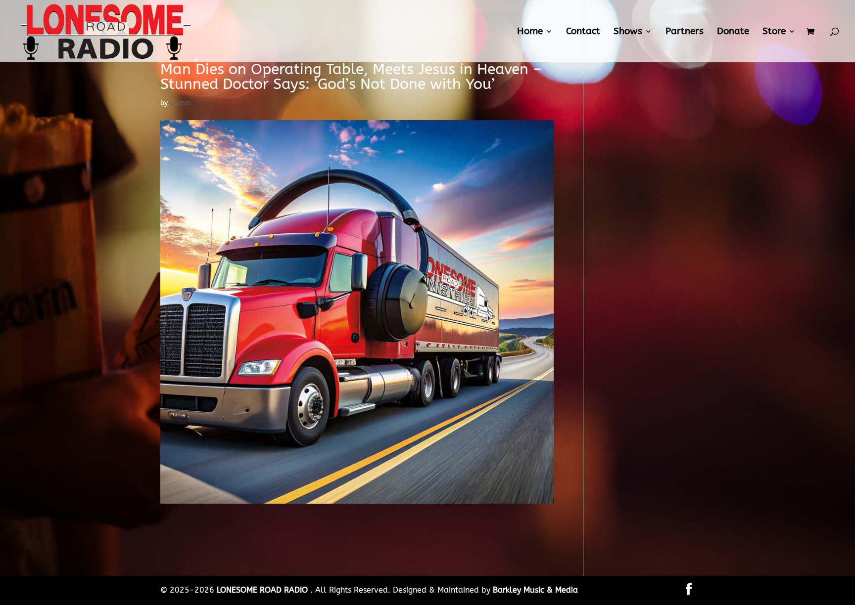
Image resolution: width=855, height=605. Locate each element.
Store (774, 32)
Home (530, 32)
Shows (628, 32)
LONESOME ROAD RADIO (263, 590)
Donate (733, 32)
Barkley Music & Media (535, 590)
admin (180, 103)
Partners (684, 32)
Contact (583, 32)
